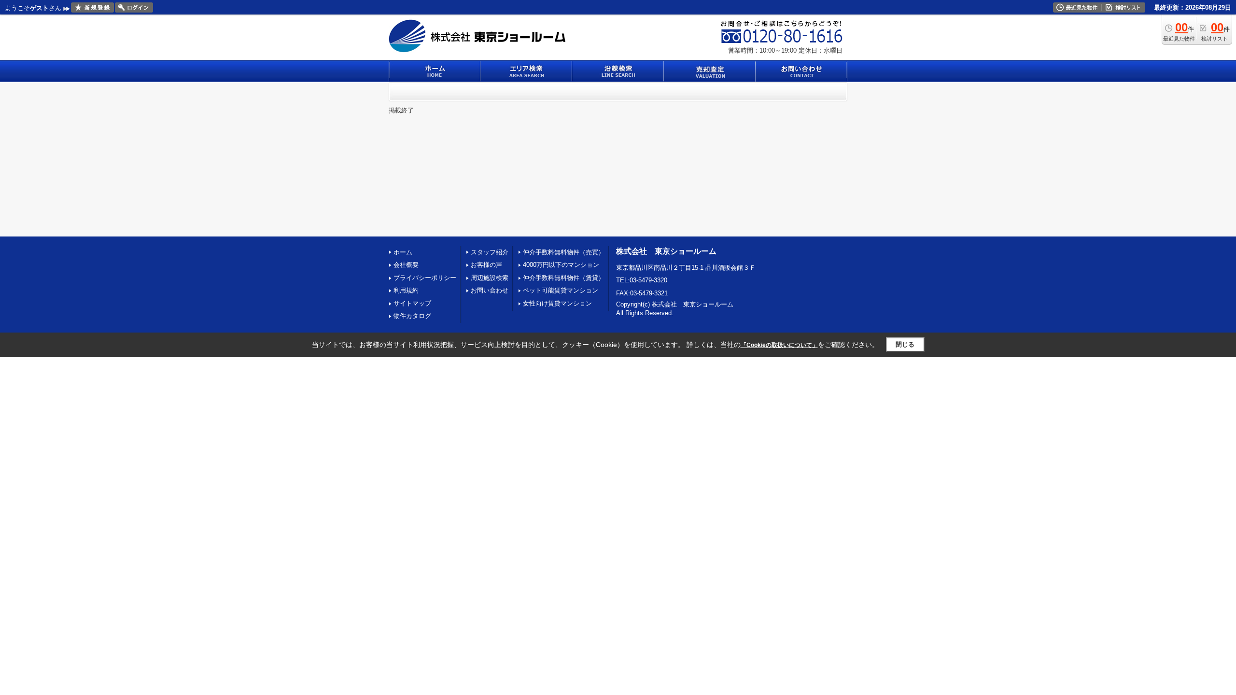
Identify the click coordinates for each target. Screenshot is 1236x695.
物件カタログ (412, 316)
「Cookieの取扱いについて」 (779, 345)
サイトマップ (412, 303)
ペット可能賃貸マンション (560, 290)
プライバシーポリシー (424, 277)
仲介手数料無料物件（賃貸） (563, 277)
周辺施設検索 (489, 277)
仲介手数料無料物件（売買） (563, 252)
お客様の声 (486, 264)
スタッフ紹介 (489, 252)
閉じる (905, 344)
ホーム (402, 252)
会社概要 (406, 264)
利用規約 (406, 290)
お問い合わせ (489, 290)
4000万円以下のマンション (561, 264)
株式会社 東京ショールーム (666, 251)
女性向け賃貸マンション (557, 303)
